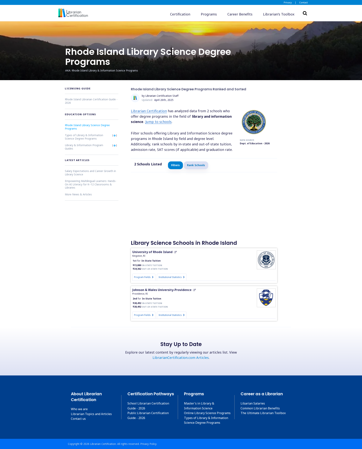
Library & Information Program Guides (84, 146)
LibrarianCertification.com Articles (181, 357)
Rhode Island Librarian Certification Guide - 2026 (91, 100)
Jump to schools (158, 121)
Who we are (79, 409)
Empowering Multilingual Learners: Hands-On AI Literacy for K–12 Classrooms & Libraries (90, 184)
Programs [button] (209, 14)
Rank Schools (196, 165)
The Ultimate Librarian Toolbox (263, 413)
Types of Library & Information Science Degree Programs (84, 136)
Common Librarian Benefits (260, 408)
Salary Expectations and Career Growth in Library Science (90, 172)
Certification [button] (180, 14)
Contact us (78, 419)
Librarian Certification (149, 111)
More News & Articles (78, 194)
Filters (175, 165)
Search (305, 13)
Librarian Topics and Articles (91, 414)
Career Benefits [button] (239, 14)
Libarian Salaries (253, 403)
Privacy (288, 2)
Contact (303, 2)
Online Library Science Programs (207, 413)
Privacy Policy (148, 444)
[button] (279, 14)
